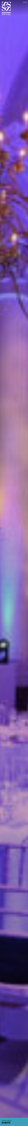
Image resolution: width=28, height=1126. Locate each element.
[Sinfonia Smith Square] (6, 8)
